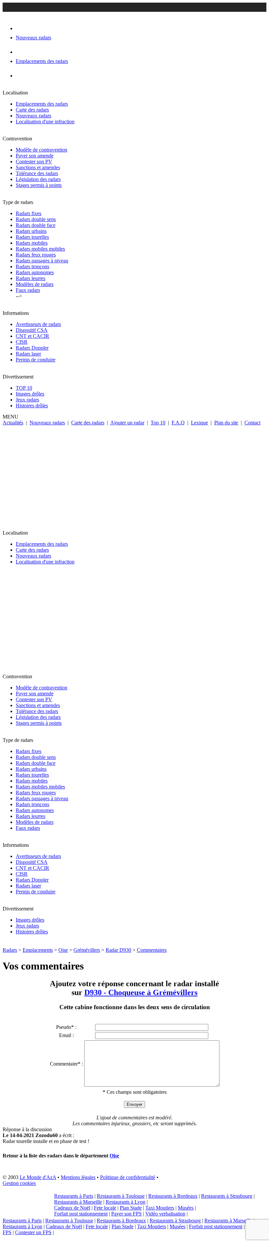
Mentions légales (78, 1177)
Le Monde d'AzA (38, 1177)
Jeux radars (27, 399)
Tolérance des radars (37, 173)
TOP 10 (24, 388)
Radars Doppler (32, 348)
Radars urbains (31, 231)
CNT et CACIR (32, 336)
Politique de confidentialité (127, 1177)
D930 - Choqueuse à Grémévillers (140, 992)
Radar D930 (118, 950)
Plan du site (226, 422)
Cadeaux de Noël (72, 1208)
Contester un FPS (33, 1232)
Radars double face (35, 225)
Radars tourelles (32, 237)
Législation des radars (38, 179)
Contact (252, 422)
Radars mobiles (32, 243)
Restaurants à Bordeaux (172, 1196)
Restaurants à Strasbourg (226, 1196)
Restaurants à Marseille (78, 1202)
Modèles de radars (34, 284)
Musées (186, 1208)
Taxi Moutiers (159, 1208)
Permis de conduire (35, 359)
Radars (10, 950)
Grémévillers (86, 950)
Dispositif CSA (32, 330)
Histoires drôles (32, 405)
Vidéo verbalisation (165, 1213)
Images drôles (30, 394)
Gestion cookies (19, 1183)
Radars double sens (36, 219)
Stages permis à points (39, 185)
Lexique (199, 422)
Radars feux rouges (36, 254)
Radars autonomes (35, 272)
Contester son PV (34, 161)
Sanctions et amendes (38, 167)
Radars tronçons (32, 266)
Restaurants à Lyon (125, 1202)
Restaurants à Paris (73, 1196)
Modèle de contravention (41, 150)
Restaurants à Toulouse (121, 1196)
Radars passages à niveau (42, 260)
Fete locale (105, 1208)
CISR (22, 342)
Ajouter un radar (127, 422)
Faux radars (28, 290)
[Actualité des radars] (32, 75)
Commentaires (152, 950)
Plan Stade (131, 1208)
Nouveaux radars (33, 115)
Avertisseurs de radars (38, 324)
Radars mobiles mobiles (40, 249)
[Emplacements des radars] (21, 52)
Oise (63, 950)
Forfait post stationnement (81, 1213)
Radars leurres (30, 278)
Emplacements (38, 950)
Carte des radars (32, 109)
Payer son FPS (126, 1213)
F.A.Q (178, 422)
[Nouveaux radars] (21, 28)
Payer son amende (34, 155)
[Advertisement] (134, 475)
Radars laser (28, 354)
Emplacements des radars (42, 104)
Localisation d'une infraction (45, 121)
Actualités (13, 422)
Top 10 (158, 422)
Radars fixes (28, 213)
